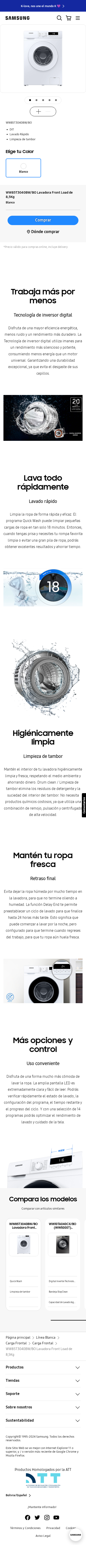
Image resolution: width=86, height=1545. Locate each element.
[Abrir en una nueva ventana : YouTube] (56, 1517)
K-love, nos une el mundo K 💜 (41, 6)
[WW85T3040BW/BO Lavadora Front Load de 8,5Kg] (24, 1245)
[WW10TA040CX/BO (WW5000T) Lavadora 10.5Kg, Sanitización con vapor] (63, 1245)
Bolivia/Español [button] (16, 1495)
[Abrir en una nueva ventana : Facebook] (28, 1517)
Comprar (43, 220)
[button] (81, 75)
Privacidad (53, 1528)
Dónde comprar (45, 231)
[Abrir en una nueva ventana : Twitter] (37, 1517)
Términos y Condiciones (25, 1528)
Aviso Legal (43, 1535)
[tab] (30, 100)
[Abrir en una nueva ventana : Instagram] (47, 1517)
